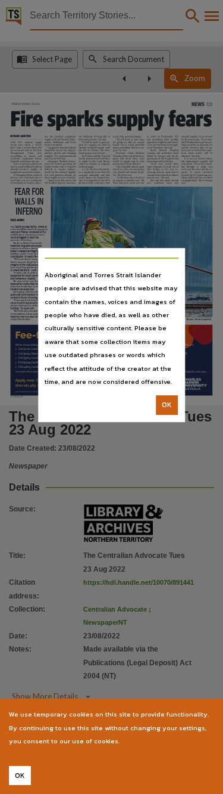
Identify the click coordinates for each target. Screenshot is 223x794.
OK (167, 405)
